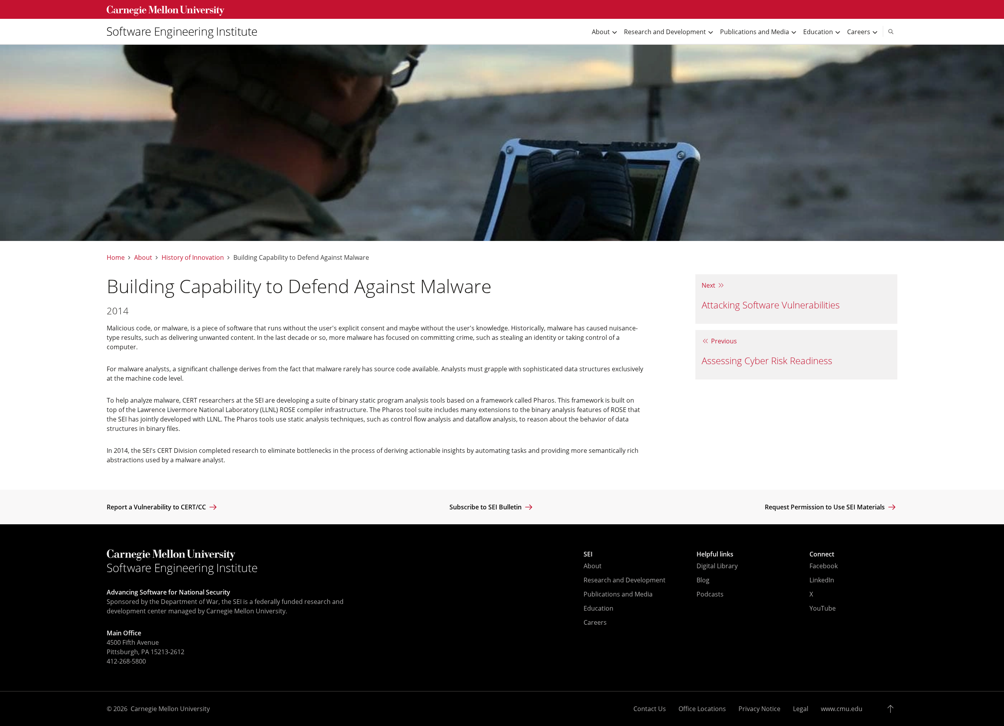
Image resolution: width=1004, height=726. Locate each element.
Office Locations (702, 708)
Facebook (823, 566)
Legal (800, 708)
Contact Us (649, 708)
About (143, 258)
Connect (821, 554)
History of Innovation (193, 258)
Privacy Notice (759, 708)
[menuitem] (185, 31)
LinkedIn (821, 580)
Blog (703, 580)
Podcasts (710, 594)
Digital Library (717, 566)
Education (598, 608)
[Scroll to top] (892, 708)
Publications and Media (618, 594)
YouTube (822, 608)
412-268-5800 (126, 661)
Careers (595, 622)
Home (116, 258)
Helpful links (715, 554)
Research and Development (625, 580)
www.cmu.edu (841, 708)
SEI (588, 554)
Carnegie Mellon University (170, 708)
